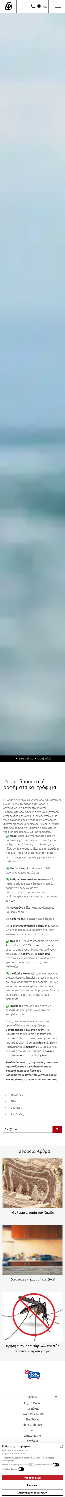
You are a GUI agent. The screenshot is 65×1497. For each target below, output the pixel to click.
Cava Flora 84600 (32, 1413)
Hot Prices (32, 1419)
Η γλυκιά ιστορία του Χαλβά (32, 1212)
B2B (33, 1430)
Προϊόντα (32, 1408)
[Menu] (57, 7)
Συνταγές (16, 1107)
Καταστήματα (32, 1435)
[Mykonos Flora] (8, 6)
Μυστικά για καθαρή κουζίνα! (32, 1279)
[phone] (33, 7)
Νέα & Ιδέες (26, 758)
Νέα (13, 1101)
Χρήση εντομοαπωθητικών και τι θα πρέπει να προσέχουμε (33, 1348)
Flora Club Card (32, 1424)
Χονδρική (32, 1440)
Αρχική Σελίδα (33, 1403)
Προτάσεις (17, 1095)
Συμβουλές (44, 758)
